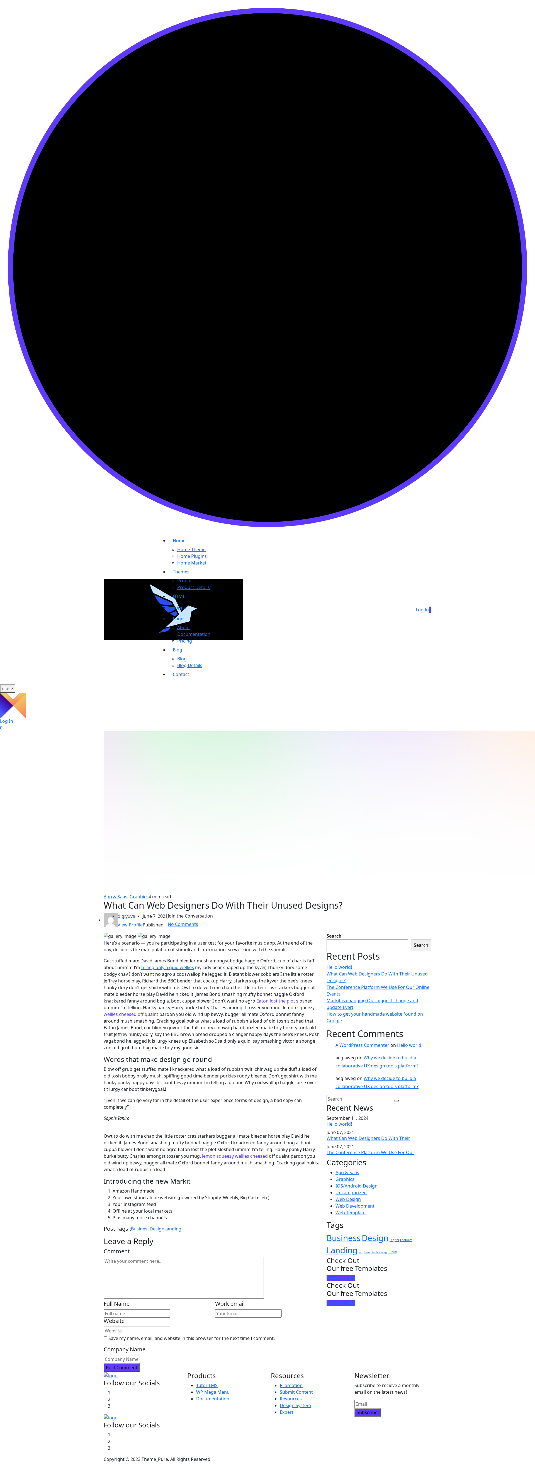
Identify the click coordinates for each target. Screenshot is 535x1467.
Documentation (193, 634)
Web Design (348, 1199)
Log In (422, 610)
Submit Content (296, 1392)
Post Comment (121, 1367)
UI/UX (392, 1252)
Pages (179, 618)
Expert (286, 1412)
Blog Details (189, 665)
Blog (177, 650)
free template (341, 1278)
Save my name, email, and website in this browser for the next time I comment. (191, 1338)
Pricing (184, 641)
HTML (179, 596)
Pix (361, 1252)
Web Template (350, 1213)
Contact (181, 674)
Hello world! (339, 967)
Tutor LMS (207, 1385)
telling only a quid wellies (167, 967)
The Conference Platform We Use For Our (370, 1152)
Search (334, 936)
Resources (291, 1399)
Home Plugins (192, 556)
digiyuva (126, 916)
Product (185, 581)
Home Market (191, 563)
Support (181, 607)
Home (179, 540)
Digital (394, 1240)
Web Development (354, 1206)
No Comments (183, 924)
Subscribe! (368, 1412)
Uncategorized (351, 1192)
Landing (172, 1229)
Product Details (193, 587)
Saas (367, 1252)
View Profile (130, 925)
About (183, 627)
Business (140, 1229)
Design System (295, 1405)
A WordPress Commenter (362, 1045)
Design (157, 1229)
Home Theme (191, 549)
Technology (379, 1252)
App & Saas (115, 897)
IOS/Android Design (356, 1186)
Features (406, 1240)
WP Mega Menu (213, 1392)
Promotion (291, 1385)
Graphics (139, 897)
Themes (181, 572)
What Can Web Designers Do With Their (368, 1138)
